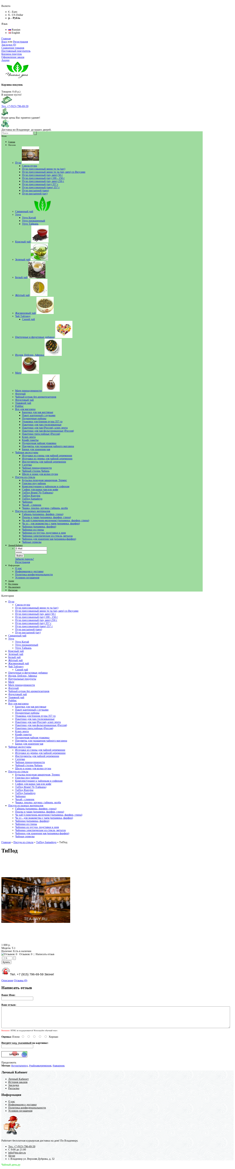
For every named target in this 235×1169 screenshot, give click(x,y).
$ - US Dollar (15, 14)
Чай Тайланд (15, 666)
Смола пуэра (22, 604)
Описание (7, 980)
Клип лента (22, 731)
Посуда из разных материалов (25, 805)
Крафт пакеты (23, 734)
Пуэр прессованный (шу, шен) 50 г (35, 613)
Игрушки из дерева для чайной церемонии (40, 753)
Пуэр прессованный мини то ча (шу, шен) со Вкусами (46, 610)
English (15, 32)
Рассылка (13, 1088)
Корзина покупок (11, 54)
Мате (11, 681)
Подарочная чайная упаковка (32, 737)
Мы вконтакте (14, 587)
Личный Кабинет (15, 545)
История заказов (18, 1082)
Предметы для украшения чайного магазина (41, 740)
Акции (5, 60)
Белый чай (14, 657)
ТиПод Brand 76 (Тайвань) (30, 787)
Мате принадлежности (21, 685)
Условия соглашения (27, 577)
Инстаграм (13, 590)
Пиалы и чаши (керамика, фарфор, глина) (39, 811)
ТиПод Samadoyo (25, 793)
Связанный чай (17, 635)
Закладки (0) (8, 44)
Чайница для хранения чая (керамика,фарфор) (42, 833)
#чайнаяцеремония (40, 1065)
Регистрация (20, 41)
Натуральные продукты (22, 678)
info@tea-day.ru (17, 1152)
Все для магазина (18, 703)
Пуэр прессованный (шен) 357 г (34, 626)
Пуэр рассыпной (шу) (28, 632)
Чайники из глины (26, 824)
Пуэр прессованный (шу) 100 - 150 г (36, 617)
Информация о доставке (29, 571)
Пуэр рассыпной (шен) (28, 629)
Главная (6, 38)
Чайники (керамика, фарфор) (32, 821)
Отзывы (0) (20, 980)
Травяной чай (16, 697)
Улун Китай (22, 641)
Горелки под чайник (27, 777)
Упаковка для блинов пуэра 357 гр (35, 715)
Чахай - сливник (24, 799)
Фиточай (13, 688)
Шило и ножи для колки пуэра (33, 768)
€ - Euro (12, 11)
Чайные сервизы (25, 836)
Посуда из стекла (18, 771)
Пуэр (11, 601)
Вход (4, 41)
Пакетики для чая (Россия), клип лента (38, 722)
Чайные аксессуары (19, 746)
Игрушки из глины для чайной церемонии (40, 749)
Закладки (13, 1085)
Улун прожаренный (26, 644)
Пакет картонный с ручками (32, 709)
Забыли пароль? (24, 559)
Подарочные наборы (27, 712)
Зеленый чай (15, 654)
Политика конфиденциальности (34, 574)
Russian (15, 29)
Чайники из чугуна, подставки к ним (37, 827)
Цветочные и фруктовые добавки (28, 672)
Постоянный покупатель (15, 50)
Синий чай (21, 669)
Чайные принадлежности (30, 762)
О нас (18, 568)
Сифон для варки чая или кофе (33, 783)
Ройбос (12, 700)
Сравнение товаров (12, 47)
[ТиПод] (35, 941)
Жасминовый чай (18, 663)
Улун (11, 638)
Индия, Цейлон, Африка (22, 675)
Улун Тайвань (23, 647)
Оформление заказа (12, 57)
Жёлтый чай (15, 660)
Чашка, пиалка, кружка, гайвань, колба (38, 802)
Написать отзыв (45, 954)
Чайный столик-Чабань (28, 765)
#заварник (59, 1065)
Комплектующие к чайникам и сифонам (38, 780)
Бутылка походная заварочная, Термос (37, 774)
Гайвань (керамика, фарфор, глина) (35, 808)
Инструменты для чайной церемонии (37, 756)
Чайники (20, 796)
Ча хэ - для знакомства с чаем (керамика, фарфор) (44, 817)
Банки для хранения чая (29, 743)
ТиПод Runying (24, 790)
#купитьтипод (19, 1065)
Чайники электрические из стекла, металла (40, 830)
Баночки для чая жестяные (30, 706)
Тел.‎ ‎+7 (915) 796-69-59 (14, 106)
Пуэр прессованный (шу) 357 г (33, 623)
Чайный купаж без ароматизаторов (28, 691)
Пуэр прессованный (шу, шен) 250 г (36, 620)
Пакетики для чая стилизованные (35, 719)
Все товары (13, 584)
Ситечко (20, 759)
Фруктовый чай (17, 694)
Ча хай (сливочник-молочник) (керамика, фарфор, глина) (48, 814)
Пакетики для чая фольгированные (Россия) (41, 725)
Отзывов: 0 (25, 954)
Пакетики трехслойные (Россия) (34, 728)
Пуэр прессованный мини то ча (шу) (36, 607)
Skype (11, 1155)
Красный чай (16, 651)
